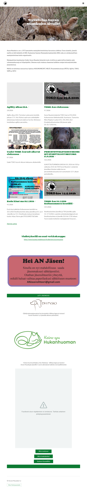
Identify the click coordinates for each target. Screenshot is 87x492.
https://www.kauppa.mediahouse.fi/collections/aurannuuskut (43, 239)
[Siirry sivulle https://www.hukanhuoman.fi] (43, 339)
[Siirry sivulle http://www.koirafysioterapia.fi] (43, 305)
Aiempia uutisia (12, 224)
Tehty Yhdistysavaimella (14, 485)
